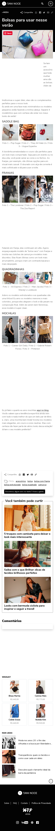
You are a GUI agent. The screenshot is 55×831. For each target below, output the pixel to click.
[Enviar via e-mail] (48, 12)
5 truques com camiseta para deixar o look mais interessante (27, 535)
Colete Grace (14, 720)
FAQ (15, 803)
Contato (24, 803)
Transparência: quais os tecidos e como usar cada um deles (34, 757)
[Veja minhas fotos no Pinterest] (32, 822)
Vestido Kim (40, 720)
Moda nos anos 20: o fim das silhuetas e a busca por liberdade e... (35, 742)
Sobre (6, 803)
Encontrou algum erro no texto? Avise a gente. (24, 491)
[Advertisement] (22, 79)
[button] (52, 12)
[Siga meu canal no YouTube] (24, 822)
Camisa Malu (40, 696)
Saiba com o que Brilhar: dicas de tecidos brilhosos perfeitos (24, 571)
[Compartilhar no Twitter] (44, 12)
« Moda (5, 12)
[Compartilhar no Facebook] (40, 12)
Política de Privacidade (41, 803)
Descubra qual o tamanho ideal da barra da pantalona (34, 771)
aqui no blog (42, 410)
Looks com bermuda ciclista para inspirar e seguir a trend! (24, 607)
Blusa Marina (14, 696)
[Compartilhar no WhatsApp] (36, 12)
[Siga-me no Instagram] (17, 822)
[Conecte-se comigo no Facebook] (37, 822)
